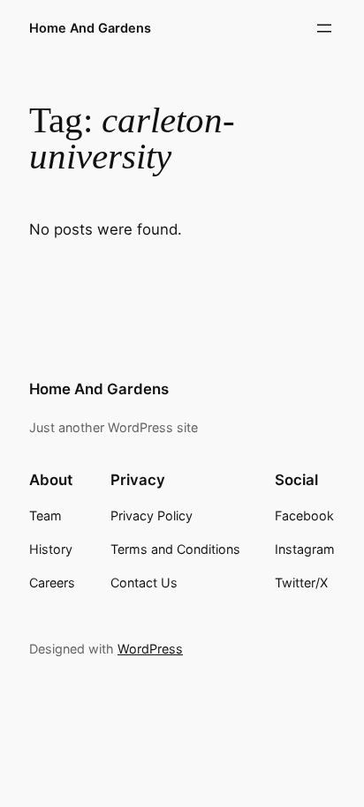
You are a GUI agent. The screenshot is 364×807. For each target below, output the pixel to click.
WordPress (150, 648)
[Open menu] (324, 28)
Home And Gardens (90, 27)
